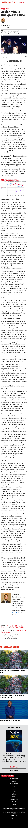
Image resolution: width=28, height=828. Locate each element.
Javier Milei (5, 627)
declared (6, 171)
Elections (14, 794)
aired (21, 348)
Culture (14, 804)
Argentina (5, 9)
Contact (14, 789)
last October (5, 474)
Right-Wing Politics (17, 627)
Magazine (14, 793)
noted (14, 379)
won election (16, 436)
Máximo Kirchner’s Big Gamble (10, 720)
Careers (14, 791)
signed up (4, 77)
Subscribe (10, 775)
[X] (9, 61)
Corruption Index (14, 799)
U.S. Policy (14, 798)
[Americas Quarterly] (8, 2)
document (10, 493)
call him (16, 151)
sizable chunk (5, 326)
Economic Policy (19, 625)
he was (12, 375)
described (4, 266)
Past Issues (14, 770)
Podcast (14, 781)
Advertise (14, 788)
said (24, 119)
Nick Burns (6, 25)
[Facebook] (6, 61)
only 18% (12, 288)
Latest (14, 796)
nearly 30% (4, 226)
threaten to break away (14, 280)
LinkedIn (16, 612)
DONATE (22, 2)
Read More (14, 767)
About (14, 786)
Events (14, 801)
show (18, 215)
